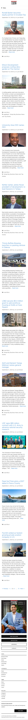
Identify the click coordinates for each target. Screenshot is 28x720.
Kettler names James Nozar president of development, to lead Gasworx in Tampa (13, 187)
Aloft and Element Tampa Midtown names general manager (12, 365)
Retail (2, 660)
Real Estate (3, 658)
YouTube (3, 696)
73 (19, 588)
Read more (12, 52)
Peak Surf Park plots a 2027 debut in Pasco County (13, 482)
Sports (2, 665)
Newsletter (14, 640)
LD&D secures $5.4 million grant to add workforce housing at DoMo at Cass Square (12, 304)
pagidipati (6, 114)
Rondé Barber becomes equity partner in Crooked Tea (14, 14)
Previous (5, 588)
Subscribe (20, 710)
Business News (4, 656)
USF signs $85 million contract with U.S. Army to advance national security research (12, 426)
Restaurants (4, 661)
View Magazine (14, 636)
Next (22, 588)
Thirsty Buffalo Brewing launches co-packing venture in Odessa (13, 245)
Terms (2, 687)
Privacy (2, 685)
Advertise (14, 644)
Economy (3, 676)
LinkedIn (3, 698)
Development (4, 672)
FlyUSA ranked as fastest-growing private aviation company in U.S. (12, 535)
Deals (2, 671)
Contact (14, 648)
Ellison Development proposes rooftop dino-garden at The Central (11, 67)
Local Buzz (7, 56)
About (2, 682)
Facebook (3, 694)
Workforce (3, 674)
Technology (3, 663)
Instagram (3, 693)
